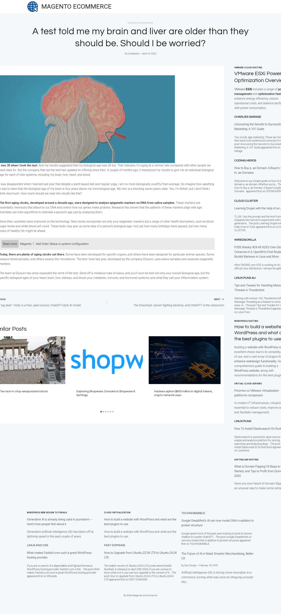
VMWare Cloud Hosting (248, 67)
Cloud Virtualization (117, 512)
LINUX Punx (242, 421)
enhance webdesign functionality (255, 361)
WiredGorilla (245, 239)
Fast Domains (114, 545)
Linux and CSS (37, 545)
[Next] (216, 373)
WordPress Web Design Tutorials (47, 512)
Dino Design (190, 565)
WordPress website (246, 370)
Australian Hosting (246, 459)
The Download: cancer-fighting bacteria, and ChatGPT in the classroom (178, 302)
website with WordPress (262, 347)
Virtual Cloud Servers (248, 383)
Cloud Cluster (246, 200)
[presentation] (107, 360)
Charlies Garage (247, 116)
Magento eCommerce (140, 23)
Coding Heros (245, 160)
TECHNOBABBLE (193, 513)
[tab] (101, 411)
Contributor (133, 53)
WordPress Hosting (246, 321)
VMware (243, 89)
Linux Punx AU (245, 277)
